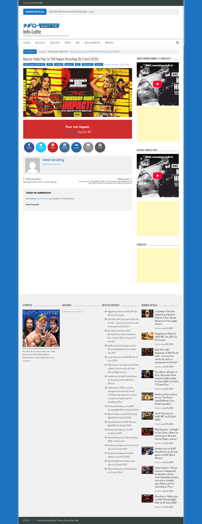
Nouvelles (40, 42)
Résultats (55, 42)
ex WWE (58, 64)
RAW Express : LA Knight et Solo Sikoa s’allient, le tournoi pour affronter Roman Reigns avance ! (123, 368)
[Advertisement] (158, 123)
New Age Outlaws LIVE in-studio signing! (39, 182)
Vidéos (68, 42)
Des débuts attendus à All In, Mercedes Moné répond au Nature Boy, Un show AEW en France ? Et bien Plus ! (167, 378)
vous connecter (42, 198)
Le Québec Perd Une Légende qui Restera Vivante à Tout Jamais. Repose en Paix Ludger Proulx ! (166, 317)
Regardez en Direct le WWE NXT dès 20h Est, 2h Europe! (166, 336)
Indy (78, 42)
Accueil (26, 42)
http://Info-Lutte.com (51, 164)
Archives (109, 42)
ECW (50, 64)
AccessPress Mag (71, 520)
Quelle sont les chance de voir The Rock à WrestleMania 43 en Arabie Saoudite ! (122, 349)
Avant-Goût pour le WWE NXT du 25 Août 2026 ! (165, 416)
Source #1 (70, 131)
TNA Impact (87, 64)
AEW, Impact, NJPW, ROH (58, 51)
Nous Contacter (92, 42)
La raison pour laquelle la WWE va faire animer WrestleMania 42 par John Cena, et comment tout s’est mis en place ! (105, 182)
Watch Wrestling (112, 64)
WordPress (52, 520)
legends (69, 64)
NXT (77, 64)
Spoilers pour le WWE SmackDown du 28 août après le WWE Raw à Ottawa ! (122, 380)
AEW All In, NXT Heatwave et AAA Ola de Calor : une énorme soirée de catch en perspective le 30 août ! (91, 11)
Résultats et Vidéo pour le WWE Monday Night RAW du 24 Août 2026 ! (166, 499)
